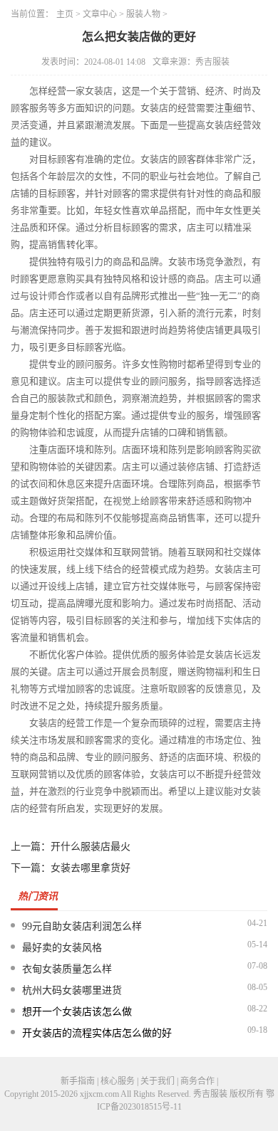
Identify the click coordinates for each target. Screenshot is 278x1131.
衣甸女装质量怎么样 (67, 969)
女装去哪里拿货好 (90, 868)
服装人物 (143, 14)
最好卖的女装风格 (62, 947)
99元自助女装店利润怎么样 (82, 926)
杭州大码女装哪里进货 (72, 990)
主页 (64, 14)
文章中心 (100, 14)
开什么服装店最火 (90, 846)
